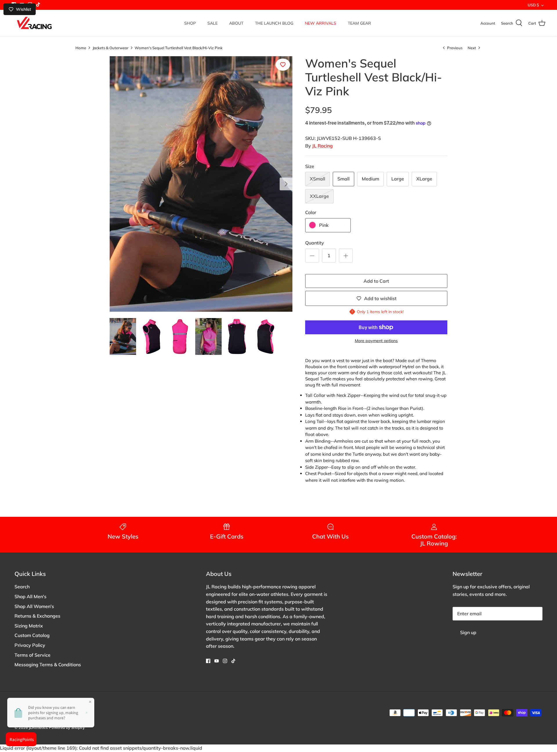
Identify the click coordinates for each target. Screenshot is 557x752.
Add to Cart (376, 281)
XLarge (424, 179)
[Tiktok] (38, 4)
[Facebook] (208, 661)
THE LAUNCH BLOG (274, 23)
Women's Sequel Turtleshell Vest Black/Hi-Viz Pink (179, 47)
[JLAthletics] (34, 23)
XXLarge (319, 196)
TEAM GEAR (359, 23)
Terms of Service (32, 655)
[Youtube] (216, 661)
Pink (324, 225)
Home (80, 47)
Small (343, 179)
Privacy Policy (30, 645)
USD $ (533, 5)
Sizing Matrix (29, 626)
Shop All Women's (34, 606)
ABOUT (236, 23)
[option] (201, 184)
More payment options (376, 340)
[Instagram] (225, 661)
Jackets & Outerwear (111, 47)
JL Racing (322, 146)
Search (22, 586)
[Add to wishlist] (283, 65)
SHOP (190, 23)
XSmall (317, 179)
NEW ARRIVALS (320, 23)
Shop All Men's (30, 596)
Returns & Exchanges (37, 616)
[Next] (286, 184)
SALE (212, 23)
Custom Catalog (32, 635)
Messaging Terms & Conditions (48, 664)
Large (397, 179)
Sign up (468, 632)
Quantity (314, 243)
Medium (370, 179)
